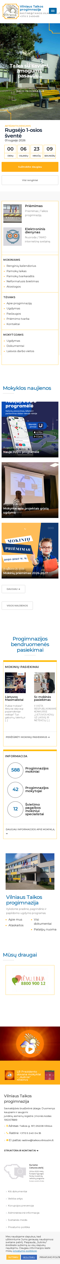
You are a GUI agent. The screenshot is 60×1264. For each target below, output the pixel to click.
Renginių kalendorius (21, 265)
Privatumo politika (19, 1227)
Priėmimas (34, 206)
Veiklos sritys (15, 1198)
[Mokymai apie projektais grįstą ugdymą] (30, 490)
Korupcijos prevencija (21, 1205)
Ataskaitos (16, 925)
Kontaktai (13, 324)
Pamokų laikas (17, 271)
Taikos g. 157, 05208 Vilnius (35, 1125)
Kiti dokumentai (17, 1191)
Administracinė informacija (23, 1212)
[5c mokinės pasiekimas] (44, 682)
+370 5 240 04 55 (30, 1133)
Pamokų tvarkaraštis (20, 276)
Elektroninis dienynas (35, 230)
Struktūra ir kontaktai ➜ (21, 1150)
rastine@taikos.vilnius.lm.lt (38, 1140)
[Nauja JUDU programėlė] (30, 429)
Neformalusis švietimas (23, 281)
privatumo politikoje (25, 1250)
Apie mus (15, 919)
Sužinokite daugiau (30, 166)
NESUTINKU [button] (29, 1257)
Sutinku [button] (13, 1257)
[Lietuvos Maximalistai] (15, 682)
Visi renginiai (30, 180)
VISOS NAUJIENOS (17, 605)
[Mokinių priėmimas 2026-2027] (30, 551)
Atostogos (14, 286)
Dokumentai (15, 345)
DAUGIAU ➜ (13, 589)
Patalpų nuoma (45, 929)
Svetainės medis (17, 1219)
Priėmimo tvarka (18, 318)
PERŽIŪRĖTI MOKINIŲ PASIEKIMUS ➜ (28, 737)
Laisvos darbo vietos (20, 351)
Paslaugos (14, 313)
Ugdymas (13, 308)
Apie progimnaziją (19, 303)
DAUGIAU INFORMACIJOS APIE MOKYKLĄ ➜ (30, 831)
